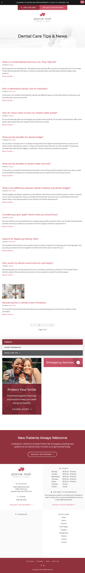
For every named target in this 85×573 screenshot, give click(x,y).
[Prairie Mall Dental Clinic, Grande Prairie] (21, 480)
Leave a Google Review (63, 505)
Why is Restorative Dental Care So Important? (25, 89)
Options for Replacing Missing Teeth (20, 239)
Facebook (22, 514)
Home (64, 517)
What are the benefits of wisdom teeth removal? (26, 164)
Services (64, 523)
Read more (7, 76)
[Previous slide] (1, 2)
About (64, 520)
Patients (64, 536)
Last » (51, 325)
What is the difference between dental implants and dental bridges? (36, 188)
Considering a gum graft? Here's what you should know (30, 214)
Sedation (64, 530)
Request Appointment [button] (53, 7)
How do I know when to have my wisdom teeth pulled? (29, 113)
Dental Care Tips (11, 353)
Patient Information (12, 347)
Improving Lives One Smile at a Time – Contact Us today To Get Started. (42, 2)
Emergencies (63, 533)
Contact (64, 542)
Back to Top (55, 561)
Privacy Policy (30, 561)
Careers (64, 539)
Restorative (12, 91)
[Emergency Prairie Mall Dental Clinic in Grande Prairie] (63, 362)
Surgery (11, 65)
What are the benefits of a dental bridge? (22, 137)
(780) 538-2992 (21, 500)
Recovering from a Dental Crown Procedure (24, 303)
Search (48, 561)
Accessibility (39, 561)
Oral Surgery (63, 527)
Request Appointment (20, 505)
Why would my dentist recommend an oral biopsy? (27, 263)
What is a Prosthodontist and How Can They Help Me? (29, 62)
